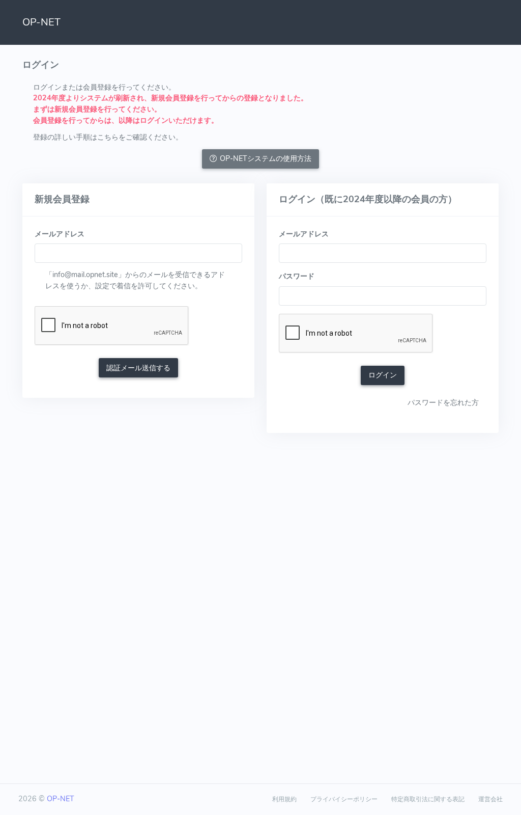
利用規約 (284, 799)
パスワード (296, 276)
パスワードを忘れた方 (443, 402)
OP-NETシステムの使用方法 (265, 158)
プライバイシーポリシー (344, 799)
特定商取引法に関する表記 (428, 799)
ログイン (382, 375)
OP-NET (41, 22)
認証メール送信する (138, 368)
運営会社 (490, 799)
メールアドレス (59, 234)
